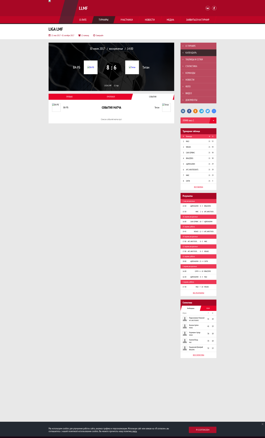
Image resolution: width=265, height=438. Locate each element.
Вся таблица (198, 187)
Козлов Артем (193, 325)
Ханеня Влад (193, 340)
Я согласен (202, 430)
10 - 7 (201, 221)
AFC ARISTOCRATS (194, 320)
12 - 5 (201, 231)
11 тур (116, 85)
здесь (134, 431)
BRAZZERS (192, 350)
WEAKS (191, 328)
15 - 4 (201, 261)
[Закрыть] (262, 424)
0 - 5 (201, 206)
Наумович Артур (194, 332)
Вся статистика (198, 355)
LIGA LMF (108, 85)
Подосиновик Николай (196, 318)
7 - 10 (201, 287)
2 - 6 (201, 211)
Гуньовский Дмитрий (196, 347)
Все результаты (198, 293)
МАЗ (190, 342)
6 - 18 (201, 271)
